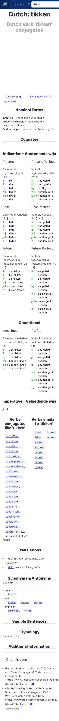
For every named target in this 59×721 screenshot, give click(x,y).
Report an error (12, 709)
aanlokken (12, 481)
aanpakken (12, 486)
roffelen (28, 610)
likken (38, 437)
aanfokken (12, 471)
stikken (39, 442)
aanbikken (12, 441)
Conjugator (17, 4)
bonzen (12, 594)
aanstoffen (12, 531)
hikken (38, 432)
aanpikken (12, 496)
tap (10, 558)
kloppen (38, 602)
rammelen (13, 610)
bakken (39, 452)
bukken (39, 457)
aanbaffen (12, 436)
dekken (39, 462)
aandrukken (12, 456)
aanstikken (12, 526)
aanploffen (12, 506)
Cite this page (14, 96)
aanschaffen (13, 516)
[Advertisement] (29, 62)
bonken (12, 602)
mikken (51, 437)
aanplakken (12, 501)
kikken (51, 432)
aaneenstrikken (15, 466)
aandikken (12, 451)
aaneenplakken (14, 461)
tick (10, 567)
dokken (39, 467)
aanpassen (12, 491)
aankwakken (13, 476)
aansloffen (12, 521)
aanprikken (12, 511)
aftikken (39, 447)
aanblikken (12, 446)
